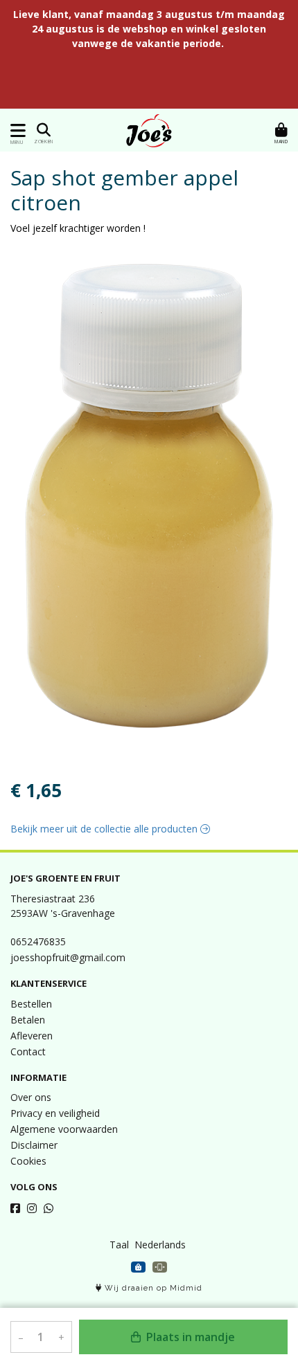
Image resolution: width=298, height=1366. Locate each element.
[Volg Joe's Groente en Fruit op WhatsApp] (48, 1208)
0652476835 (38, 941)
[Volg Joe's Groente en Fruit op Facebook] (15, 1208)
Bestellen (31, 1003)
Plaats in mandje (189, 1337)
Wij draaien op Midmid (152, 1288)
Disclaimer (34, 1144)
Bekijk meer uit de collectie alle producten (105, 828)
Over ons (30, 1097)
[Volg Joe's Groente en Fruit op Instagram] (32, 1208)
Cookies (28, 1160)
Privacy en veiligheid (55, 1113)
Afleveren (31, 1035)
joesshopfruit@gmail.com (67, 957)
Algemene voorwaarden (64, 1129)
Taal (119, 1244)
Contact (28, 1051)
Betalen (27, 1019)
